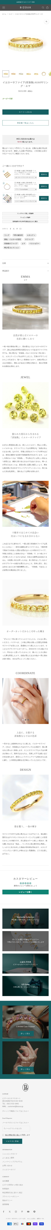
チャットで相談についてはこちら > (15, 1111)
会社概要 (5, 1181)
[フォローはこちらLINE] (34, 1211)
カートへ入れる (25, 112)
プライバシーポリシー (10, 1196)
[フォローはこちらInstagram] (16, 1211)
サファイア (29, 239)
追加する (44, 174)
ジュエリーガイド (9, 1169)
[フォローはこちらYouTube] (28, 1211)
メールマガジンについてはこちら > (15, 1122)
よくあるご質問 (8, 1158)
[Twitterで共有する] (14, 229)
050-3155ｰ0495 (13, 1104)
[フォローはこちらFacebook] (3, 1211)
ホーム (4, 14)
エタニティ (31, 235)
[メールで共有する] (20, 229)
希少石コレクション (11, 248)
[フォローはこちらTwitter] (10, 1211)
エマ (23, 243)
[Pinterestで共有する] (17, 229)
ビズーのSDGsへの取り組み (12, 1185)
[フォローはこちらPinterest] (22, 1211)
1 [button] (23, 720)
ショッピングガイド (9, 1154)
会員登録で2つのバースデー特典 (25, 2)
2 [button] (25, 720)
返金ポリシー (7, 1200)
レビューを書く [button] (25, 892)
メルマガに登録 (12, 1141)
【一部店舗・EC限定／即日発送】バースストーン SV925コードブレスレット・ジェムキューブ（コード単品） (25, 184)
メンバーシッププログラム (12, 1162)
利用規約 (5, 1189)
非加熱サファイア (11, 243)
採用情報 (5, 1204)
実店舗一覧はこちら (25, 123)
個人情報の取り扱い (12, 1135)
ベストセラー (34, 243)
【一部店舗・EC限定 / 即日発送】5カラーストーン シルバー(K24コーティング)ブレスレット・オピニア (25, 196)
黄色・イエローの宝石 (12, 239)
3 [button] (28, 720)
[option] (25, 701)
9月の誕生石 (18, 235)
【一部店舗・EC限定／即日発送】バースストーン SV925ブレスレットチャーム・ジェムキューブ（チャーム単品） (25, 172)
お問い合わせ (7, 1165)
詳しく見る (25, 1033)
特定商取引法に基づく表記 (12, 1193)
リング (10, 14)
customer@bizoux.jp (15, 1106)
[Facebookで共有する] (10, 229)
